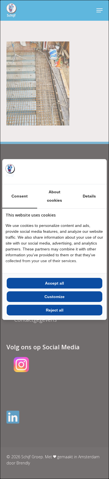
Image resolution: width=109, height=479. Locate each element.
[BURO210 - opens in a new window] (82, 171)
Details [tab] (89, 196)
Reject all (54, 310)
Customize (54, 296)
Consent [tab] (19, 196)
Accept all (54, 283)
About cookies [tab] (54, 196)
